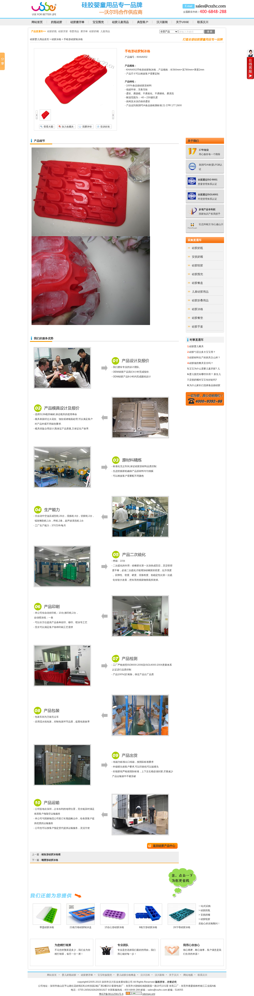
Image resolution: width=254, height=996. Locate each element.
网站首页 (37, 22)
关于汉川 (174, 975)
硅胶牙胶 (63, 31)
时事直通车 (197, 339)
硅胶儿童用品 (120, 22)
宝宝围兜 (98, 22)
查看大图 (48, 126)
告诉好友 (105, 126)
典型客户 (142, 22)
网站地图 (188, 975)
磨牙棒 (84, 31)
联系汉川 (202, 22)
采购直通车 (195, 240)
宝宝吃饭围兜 (105, 975)
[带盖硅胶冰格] (47, 923)
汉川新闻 (162, 22)
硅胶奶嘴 (94, 31)
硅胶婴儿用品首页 (39, 39)
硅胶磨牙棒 (77, 22)
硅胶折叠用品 (200, 300)
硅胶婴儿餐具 (196, 346)
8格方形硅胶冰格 (148, 927)
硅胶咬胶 (197, 265)
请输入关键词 (186, 31)
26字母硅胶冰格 (181, 927)
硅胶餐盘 (197, 282)
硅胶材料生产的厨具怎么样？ (204, 357)
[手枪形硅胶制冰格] (45, 119)
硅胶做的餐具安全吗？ (201, 363)
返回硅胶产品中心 (164, 845)
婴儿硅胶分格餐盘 (126, 975)
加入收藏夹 (68, 126)
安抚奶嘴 (197, 256)
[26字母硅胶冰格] (182, 923)
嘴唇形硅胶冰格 (49, 860)
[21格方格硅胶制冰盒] (80, 923)
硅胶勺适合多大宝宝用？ (202, 352)
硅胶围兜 (197, 274)
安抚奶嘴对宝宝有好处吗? (203, 379)
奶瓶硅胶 (56, 22)
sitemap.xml (148, 994)
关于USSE (182, 22)
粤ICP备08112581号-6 (111, 994)
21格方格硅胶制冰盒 (80, 927)
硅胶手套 (197, 326)
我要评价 (87, 126)
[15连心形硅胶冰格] (114, 923)
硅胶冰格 (56, 39)
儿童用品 (105, 31)
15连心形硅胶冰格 (114, 927)
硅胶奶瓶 (52, 31)
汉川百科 (145, 975)
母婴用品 (74, 31)
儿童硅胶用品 (200, 291)
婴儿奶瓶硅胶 (69, 975)
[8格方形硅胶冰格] (148, 923)
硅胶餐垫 (197, 317)
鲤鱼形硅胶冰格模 (51, 854)
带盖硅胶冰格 (47, 927)
